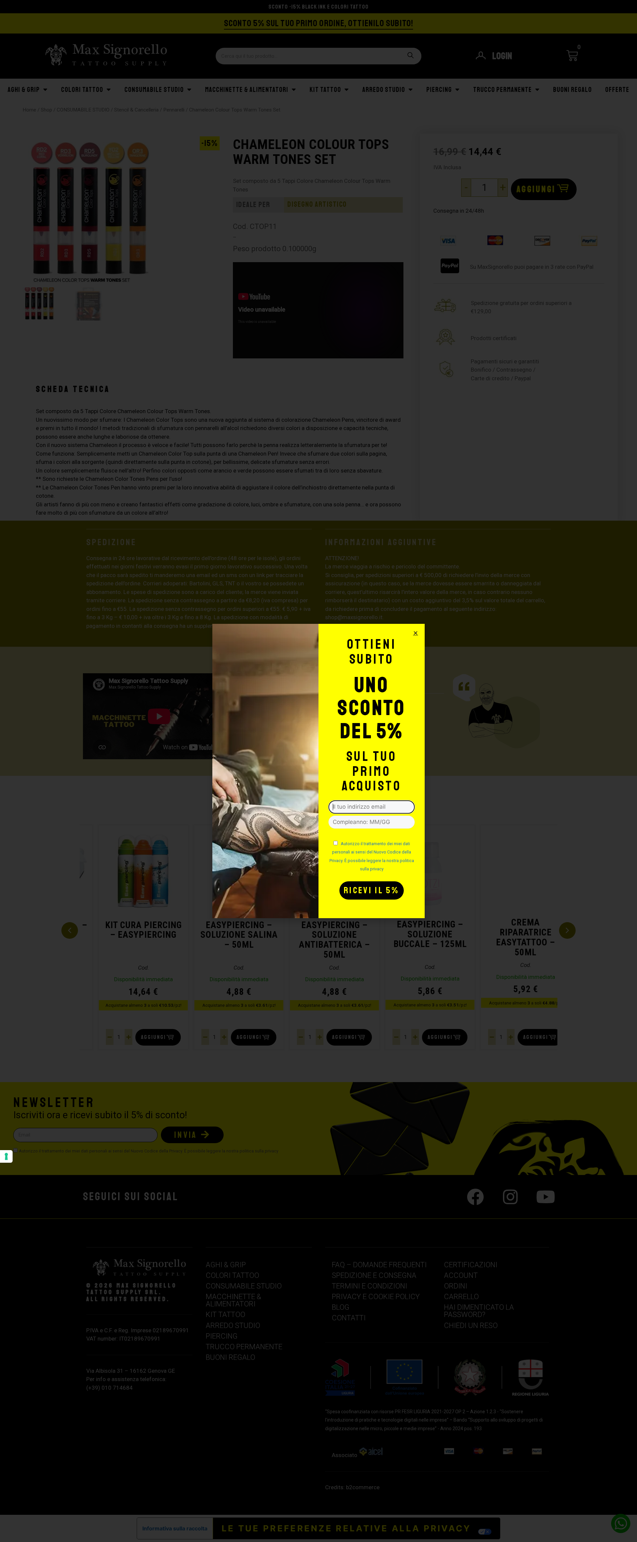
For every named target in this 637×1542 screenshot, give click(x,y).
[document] (318, 771)
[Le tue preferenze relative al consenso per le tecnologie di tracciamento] (6, 1156)
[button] (415, 632)
